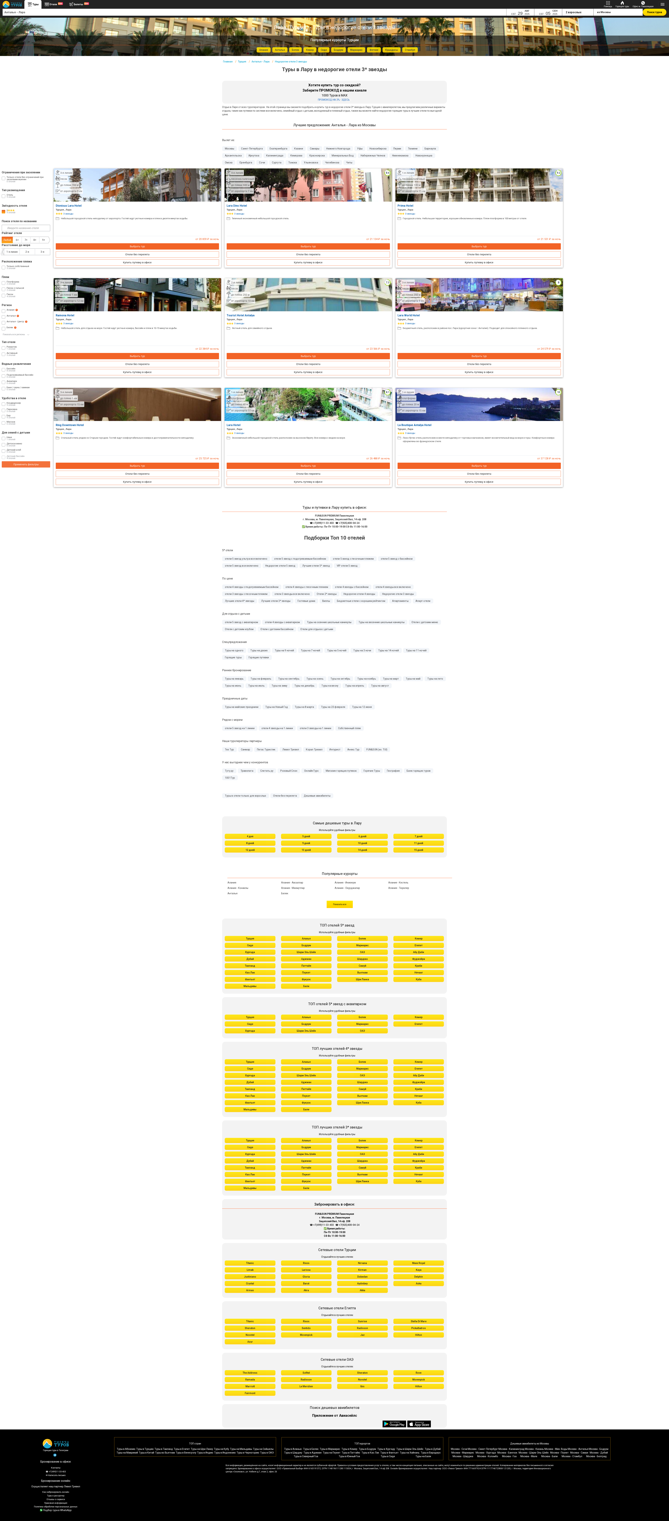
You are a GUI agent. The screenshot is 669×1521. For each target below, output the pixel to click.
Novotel (250, 1335)
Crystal (250, 1283)
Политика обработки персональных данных (55, 1506)
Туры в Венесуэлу (186, 1452)
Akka (362, 1290)
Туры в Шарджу (293, 1452)
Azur (250, 1341)
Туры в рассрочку (55, 1495)
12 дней (250, 850)
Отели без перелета (137, 254)
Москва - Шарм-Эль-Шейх (534, 1452)
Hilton (418, 1335)
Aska (418, 1283)
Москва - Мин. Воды (555, 1449)
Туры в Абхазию (126, 1449)
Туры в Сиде (388, 1456)
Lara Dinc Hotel (237, 205)
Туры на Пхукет (331, 1452)
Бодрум (306, 945)
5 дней (306, 836)
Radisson (362, 1328)
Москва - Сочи (459, 1449)
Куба (418, 979)
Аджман (306, 959)
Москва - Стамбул (572, 1456)
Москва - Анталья (578, 1449)
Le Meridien (306, 1386)
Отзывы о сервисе (56, 1499)
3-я (42, 251)
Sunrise (362, 1321)
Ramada (250, 1379)
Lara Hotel (234, 425)
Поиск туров (654, 12)
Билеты (81, 4)
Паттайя (306, 965)
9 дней (306, 843)
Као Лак (250, 972)
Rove (418, 1372)
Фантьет (250, 979)
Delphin (418, 1276)
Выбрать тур (137, 246)
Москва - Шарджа (463, 1456)
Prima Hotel (406, 205)
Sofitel (306, 1372)
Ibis (362, 1386)
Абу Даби (418, 952)
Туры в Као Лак (370, 1452)
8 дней (250, 843)
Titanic (250, 1263)
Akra (306, 1290)
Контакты (55, 1468)
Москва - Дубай (599, 1452)
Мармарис (362, 945)
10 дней (362, 843)
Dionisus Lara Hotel (69, 205)
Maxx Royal (418, 1263)
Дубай (250, 959)
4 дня (250, 836)
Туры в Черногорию (248, 1452)
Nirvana (362, 1263)
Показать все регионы (14, 334)
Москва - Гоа (509, 1456)
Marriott (250, 1386)
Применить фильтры (26, 464)
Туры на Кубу (221, 1449)
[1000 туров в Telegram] (54, 1455)
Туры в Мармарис (330, 1449)
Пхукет (306, 972)
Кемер (418, 938)
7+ (26, 240)
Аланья (306, 938)
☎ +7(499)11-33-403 (322, 523)
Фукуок (306, 979)
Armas (250, 1290)
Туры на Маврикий (127, 1452)
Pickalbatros (418, 1328)
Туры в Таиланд (164, 1449)
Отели (55, 4)
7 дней (418, 836)
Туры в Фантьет (389, 1452)
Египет (418, 945)
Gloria (306, 1276)
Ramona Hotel (65, 315)
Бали (306, 986)
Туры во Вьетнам (165, 1452)
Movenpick (306, 1335)
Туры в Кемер (349, 1449)
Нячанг (418, 972)
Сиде (250, 945)
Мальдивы (250, 986)
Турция (250, 938)
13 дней (306, 850)
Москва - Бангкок (507, 1452)
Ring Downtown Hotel (70, 425)
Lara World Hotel (409, 315)
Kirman (362, 1269)
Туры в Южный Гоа (349, 1456)
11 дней (418, 843)
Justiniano (250, 1276)
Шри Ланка (362, 979)
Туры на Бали (423, 1456)
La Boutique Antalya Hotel (415, 425)
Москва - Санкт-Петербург (483, 1449)
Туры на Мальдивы (241, 1449)
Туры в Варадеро (431, 1452)
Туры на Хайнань (410, 1452)
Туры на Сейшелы (263, 1449)
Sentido (306, 1328)
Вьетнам (362, 972)
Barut (306, 1283)
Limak (250, 1269)
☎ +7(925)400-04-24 (347, 523)
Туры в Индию (205, 1452)
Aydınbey (362, 1283)
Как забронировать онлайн (55, 1492)
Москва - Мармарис (462, 1452)
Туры (35, 4)
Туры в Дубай (433, 1449)
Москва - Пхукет (559, 1452)
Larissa (306, 1269)
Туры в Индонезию (225, 1452)
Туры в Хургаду (386, 1449)
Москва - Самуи (579, 1452)
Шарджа (362, 959)
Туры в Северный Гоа (306, 1456)
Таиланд (250, 965)
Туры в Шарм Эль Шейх (409, 1449)
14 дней (362, 850)
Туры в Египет (182, 1449)
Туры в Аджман (312, 1452)
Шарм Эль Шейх (306, 952)
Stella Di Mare (418, 1321)
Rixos (306, 1263)
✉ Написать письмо (56, 1475)
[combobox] (254, 12)
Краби (418, 965)
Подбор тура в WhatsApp (57, 1510)
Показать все (339, 904)
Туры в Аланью (293, 1449)
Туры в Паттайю (351, 1452)
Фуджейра (418, 959)
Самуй (362, 965)
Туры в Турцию (145, 1449)
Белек (362, 938)
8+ (34, 240)
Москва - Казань (534, 1449)
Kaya (418, 1269)
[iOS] (419, 1424)
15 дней (418, 850)
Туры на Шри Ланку (202, 1449)
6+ (17, 240)
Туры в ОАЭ (267, 1452)
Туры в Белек (310, 1449)
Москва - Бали (549, 1456)
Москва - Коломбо (487, 1456)
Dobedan (362, 1276)
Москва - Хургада (486, 1452)
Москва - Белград (596, 1456)
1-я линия (12, 251)
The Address (250, 1372)
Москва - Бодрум (598, 1449)
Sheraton (250, 1328)
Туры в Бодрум (367, 1449)
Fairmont (250, 1393)
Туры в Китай (146, 1452)
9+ (43, 240)
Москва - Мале (528, 1456)
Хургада (250, 952)
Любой (7, 240)
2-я (27, 251)
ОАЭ (362, 952)
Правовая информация (55, 1503)
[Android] (395, 1424)
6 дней (362, 836)
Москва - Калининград (511, 1449)
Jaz (362, 1335)
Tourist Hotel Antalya (241, 315)
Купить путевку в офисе (137, 262)
